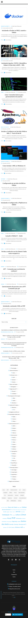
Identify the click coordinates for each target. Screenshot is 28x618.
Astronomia (14, 435)
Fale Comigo (18, 614)
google (8, 511)
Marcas (3, 339)
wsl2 (24, 527)
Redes (14, 416)
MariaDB (15, 465)
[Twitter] (19, 559)
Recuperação (9, 521)
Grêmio (14, 453)
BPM (15, 426)
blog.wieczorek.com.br (14, 588)
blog (18, 507)
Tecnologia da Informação (14, 395)
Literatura (14, 402)
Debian (2, 266)
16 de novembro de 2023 (17, 353)
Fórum (19, 509)
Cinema (14, 419)
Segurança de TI (14, 389)
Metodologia (5, 518)
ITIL (5, 495)
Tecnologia (14, 368)
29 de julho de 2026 (20, 347)
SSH (8, 500)
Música (14, 439)
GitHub (14, 449)
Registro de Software (14, 481)
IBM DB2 (22, 495)
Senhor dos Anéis (14, 489)
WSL (14, 398)
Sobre (14, 576)
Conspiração (14, 472)
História (11, 511)
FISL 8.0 (14, 509)
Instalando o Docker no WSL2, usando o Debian (14, 351)
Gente (14, 400)
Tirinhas (14, 479)
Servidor (15, 498)
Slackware (5, 527)
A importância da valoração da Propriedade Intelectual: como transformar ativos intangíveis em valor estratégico (14, 344)
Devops (14, 456)
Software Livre (14, 375)
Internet (3, 178)
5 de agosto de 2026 (11, 339)
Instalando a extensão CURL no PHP (14, 306)
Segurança (10, 498)
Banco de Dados (5, 58)
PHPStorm (23, 518)
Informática (23, 511)
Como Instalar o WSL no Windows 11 (14, 166)
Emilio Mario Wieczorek (16, 26)
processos (4, 521)
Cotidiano (14, 393)
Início (14, 569)
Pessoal (14, 391)
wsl (20, 489)
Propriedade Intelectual (7, 332)
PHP (14, 377)
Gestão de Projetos (14, 405)
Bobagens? (14, 386)
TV (14, 409)
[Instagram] (12, 559)
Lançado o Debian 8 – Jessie (14, 236)
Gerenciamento (23, 509)
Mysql (15, 492)
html (13, 511)
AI (1, 507)
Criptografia (14, 451)
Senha (19, 521)
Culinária (14, 476)
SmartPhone (14, 462)
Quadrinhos (14, 474)
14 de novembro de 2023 (16, 360)
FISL (12, 509)
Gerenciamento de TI (14, 423)
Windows (15, 407)
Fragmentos (14, 574)
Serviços (16, 495)
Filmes (14, 421)
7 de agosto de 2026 (20, 332)
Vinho (14, 442)
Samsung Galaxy (14, 467)
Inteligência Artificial (14, 412)
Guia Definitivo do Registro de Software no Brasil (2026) (14, 330)
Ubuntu (14, 382)
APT (3, 507)
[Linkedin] (15, 559)
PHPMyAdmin (13, 500)
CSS (14, 458)
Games (14, 444)
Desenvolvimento (5, 26)
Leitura (24, 489)
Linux (2, 92)
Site (14, 572)
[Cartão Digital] (8, 614)
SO (8, 527)
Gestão (19, 500)
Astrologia (14, 469)
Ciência (14, 432)
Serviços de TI (10, 495)
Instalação (5, 492)
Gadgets (14, 446)
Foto (17, 509)
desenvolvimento (22, 498)
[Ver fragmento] (14, 597)
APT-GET (5, 507)
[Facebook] (8, 559)
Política (14, 430)
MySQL (14, 437)
